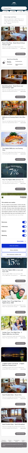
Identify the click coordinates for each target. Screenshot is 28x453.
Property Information (3, 441)
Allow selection (14, 250)
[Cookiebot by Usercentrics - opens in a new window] (20, 197)
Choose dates (20, 54)
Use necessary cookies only (14, 254)
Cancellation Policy (16, 441)
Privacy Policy (10, 441)
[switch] (24, 226)
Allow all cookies (14, 245)
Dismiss (9, 23)
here (5, 23)
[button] (14, 8)
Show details (20, 241)
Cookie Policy (23, 441)
